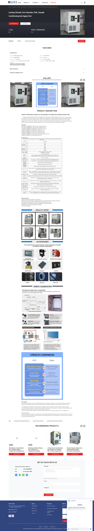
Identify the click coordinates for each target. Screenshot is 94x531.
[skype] (27, 475)
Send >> (65, 521)
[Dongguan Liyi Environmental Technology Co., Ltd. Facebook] (10, 516)
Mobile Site (46, 526)
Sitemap (40, 526)
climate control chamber (38, 420)
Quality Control (34, 510)
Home (10, 7)
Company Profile (34, 505)
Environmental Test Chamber (52, 508)
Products (14, 7)
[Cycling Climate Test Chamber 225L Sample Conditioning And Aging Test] (73, 22)
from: (45, 481)
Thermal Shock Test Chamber (50, 512)
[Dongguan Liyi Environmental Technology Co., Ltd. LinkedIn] (13, 516)
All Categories (49, 514)
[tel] (30, 475)
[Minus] (91, 501)
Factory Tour (34, 508)
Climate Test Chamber (21, 7)
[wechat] (23, 475)
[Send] (91, 529)
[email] (16, 475)
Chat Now (25, 23)
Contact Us (34, 513)
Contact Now (49, 494)
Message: (46, 466)
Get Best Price (13, 23)
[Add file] (69, 529)
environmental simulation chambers (54, 420)
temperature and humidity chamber (21, 420)
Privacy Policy (52, 526)
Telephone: (46, 487)
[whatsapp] (20, 475)
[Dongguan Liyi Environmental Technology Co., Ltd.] (12, 2)
